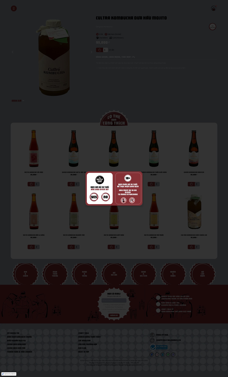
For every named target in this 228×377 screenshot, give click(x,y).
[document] (114, 188)
